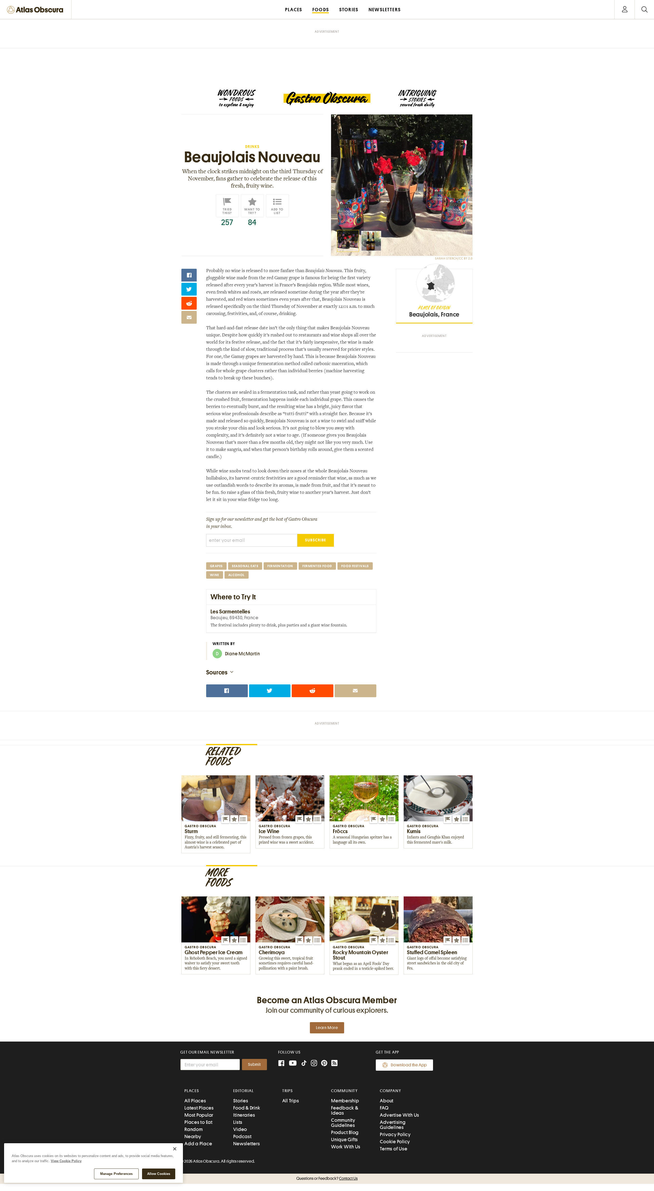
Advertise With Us (399, 1115)
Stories (240, 1100)
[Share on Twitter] (189, 289)
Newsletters (246, 1143)
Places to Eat (198, 1122)
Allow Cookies (158, 1174)
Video (240, 1129)
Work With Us (345, 1146)
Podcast (242, 1136)
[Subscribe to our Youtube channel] (292, 1063)
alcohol (236, 575)
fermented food (317, 566)
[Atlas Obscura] (36, 10)
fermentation (280, 566)
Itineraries (244, 1115)
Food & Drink (246, 1107)
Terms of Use (393, 1148)
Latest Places (199, 1107)
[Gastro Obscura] (236, 98)
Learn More (327, 1028)
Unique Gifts (344, 1139)
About (386, 1100)
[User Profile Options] (625, 9)
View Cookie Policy (66, 1161)
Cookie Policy (395, 1141)
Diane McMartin (238, 653)
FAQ (384, 1107)
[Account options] (624, 9)
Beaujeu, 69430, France (234, 617)
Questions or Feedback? (327, 1178)
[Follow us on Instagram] (314, 1063)
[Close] (174, 1148)
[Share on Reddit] (189, 303)
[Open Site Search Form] (644, 9)
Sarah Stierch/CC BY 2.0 (454, 258)
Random (193, 1129)
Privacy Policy (395, 1134)
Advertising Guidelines (392, 1125)
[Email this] (189, 317)
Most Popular (198, 1115)
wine (214, 575)
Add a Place (198, 1143)
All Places (195, 1100)
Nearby (192, 1136)
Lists (237, 1122)
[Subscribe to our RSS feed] (334, 1063)
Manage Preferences (116, 1174)
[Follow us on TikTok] (304, 1064)
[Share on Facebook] (189, 275)
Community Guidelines (343, 1123)
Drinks (252, 147)
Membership (345, 1100)
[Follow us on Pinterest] (324, 1063)
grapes (216, 566)
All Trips (290, 1100)
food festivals (355, 566)
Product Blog (345, 1132)
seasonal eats (245, 566)
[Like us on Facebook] (281, 1063)
